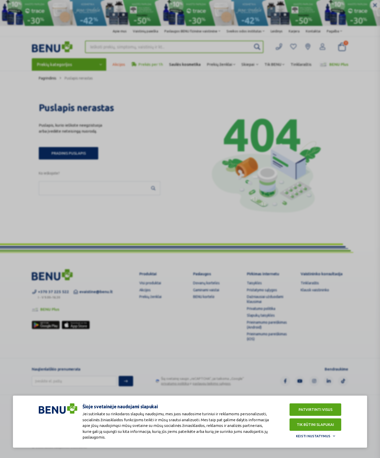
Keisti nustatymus (313, 436)
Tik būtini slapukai (315, 425)
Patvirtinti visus (315, 410)
